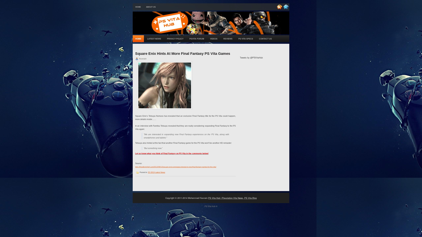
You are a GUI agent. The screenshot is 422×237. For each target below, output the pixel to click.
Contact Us (265, 38)
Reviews (227, 38)
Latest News (154, 38)
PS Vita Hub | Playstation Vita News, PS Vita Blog (232, 197)
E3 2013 (151, 172)
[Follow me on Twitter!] (286, 8)
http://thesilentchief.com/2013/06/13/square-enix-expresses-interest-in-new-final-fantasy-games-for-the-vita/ (175, 167)
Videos (213, 38)
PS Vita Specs (245, 38)
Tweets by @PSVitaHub (251, 57)
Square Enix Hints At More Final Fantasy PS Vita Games (182, 54)
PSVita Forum (196, 38)
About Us (151, 7)
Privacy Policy (175, 38)
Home (138, 7)
